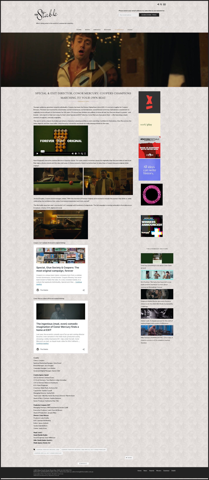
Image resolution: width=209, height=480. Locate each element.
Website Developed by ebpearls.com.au (46, 475)
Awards (97, 30)
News (87, 30)
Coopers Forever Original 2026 (47, 449)
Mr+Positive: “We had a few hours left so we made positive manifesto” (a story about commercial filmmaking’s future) (156, 284)
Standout (119, 30)
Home (79, 30)
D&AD (130, 30)
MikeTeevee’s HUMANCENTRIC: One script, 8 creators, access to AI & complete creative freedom (157, 340)
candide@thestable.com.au (49, 472)
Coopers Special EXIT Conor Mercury (48, 453)
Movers (107, 30)
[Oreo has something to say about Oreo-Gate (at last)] (157, 263)
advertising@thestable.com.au (82, 472)
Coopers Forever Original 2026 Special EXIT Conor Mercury (84, 449)
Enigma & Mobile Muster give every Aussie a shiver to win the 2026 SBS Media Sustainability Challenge (157, 303)
